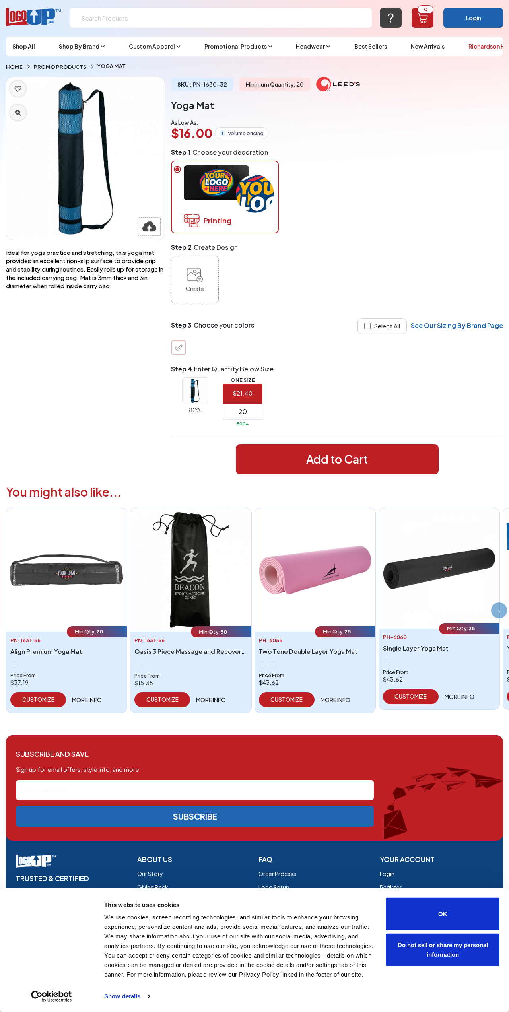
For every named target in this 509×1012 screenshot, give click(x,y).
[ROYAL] (178, 347)
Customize (38, 699)
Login (473, 17)
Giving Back (152, 887)
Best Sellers (370, 46)
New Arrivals (428, 46)
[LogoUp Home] (34, 17)
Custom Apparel (152, 46)
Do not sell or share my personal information (443, 949)
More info (87, 699)
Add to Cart (337, 459)
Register (391, 887)
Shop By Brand (79, 46)
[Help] (391, 18)
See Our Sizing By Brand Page (457, 325)
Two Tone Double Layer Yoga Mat (308, 651)
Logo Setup (273, 887)
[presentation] (499, 610)
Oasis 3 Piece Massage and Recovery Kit (194, 651)
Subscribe (195, 816)
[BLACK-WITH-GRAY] (263, 664)
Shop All (23, 46)
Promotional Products (235, 46)
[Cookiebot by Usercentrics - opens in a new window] (51, 996)
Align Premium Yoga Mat (46, 651)
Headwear (310, 46)
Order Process (277, 873)
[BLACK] (15, 664)
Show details (122, 996)
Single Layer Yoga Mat (416, 648)
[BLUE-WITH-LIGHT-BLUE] (273, 664)
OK (442, 914)
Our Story (150, 873)
